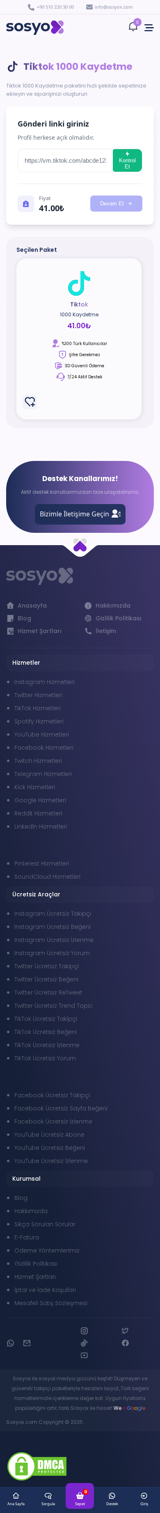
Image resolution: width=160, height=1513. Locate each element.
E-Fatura (26, 1237)
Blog (20, 1198)
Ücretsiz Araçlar (36, 894)
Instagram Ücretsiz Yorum (52, 953)
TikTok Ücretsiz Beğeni (45, 1032)
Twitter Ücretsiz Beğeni (46, 979)
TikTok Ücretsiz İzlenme (47, 1045)
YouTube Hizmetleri (41, 734)
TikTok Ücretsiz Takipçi (45, 1019)
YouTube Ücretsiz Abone (49, 1135)
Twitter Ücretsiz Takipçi (46, 966)
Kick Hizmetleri (34, 787)
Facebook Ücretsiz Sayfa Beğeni (60, 1108)
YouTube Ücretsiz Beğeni (49, 1148)
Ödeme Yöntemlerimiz (47, 1250)
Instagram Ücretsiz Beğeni (52, 927)
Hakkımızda (31, 1211)
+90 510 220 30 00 (55, 7)
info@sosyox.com (114, 7)
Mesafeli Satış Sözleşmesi (50, 1303)
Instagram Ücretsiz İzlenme (54, 940)
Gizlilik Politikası (35, 1264)
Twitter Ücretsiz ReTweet (48, 992)
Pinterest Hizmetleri (41, 863)
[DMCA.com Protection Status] (37, 1467)
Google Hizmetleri (40, 800)
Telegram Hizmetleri (43, 774)
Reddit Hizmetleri (38, 813)
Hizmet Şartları (35, 1277)
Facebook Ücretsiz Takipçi (52, 1095)
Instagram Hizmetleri (44, 682)
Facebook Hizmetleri (43, 748)
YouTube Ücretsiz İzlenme (51, 1161)
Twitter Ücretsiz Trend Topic (53, 1006)
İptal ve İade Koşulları (45, 1290)
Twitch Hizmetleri (38, 761)
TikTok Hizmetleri (37, 708)
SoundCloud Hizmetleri (47, 877)
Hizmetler (26, 663)
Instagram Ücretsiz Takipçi (52, 914)
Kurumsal (26, 1178)
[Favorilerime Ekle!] (30, 402)
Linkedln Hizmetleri (40, 826)
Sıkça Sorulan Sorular (44, 1224)
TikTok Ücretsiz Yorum (45, 1058)
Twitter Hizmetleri (38, 695)
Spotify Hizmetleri (39, 721)
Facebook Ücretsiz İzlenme (53, 1121)
